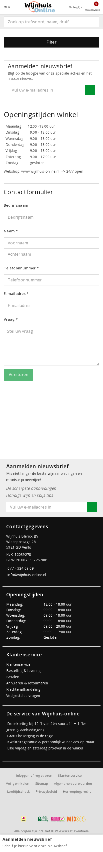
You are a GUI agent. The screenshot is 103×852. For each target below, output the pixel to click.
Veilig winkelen (18, 783)
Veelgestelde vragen (23, 695)
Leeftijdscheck (18, 791)
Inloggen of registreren (34, 775)
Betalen (12, 676)
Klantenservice (18, 664)
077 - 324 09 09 (21, 568)
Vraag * (11, 319)
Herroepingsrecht (77, 791)
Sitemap (41, 783)
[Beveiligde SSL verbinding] (57, 819)
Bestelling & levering (23, 670)
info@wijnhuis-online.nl (27, 574)
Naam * (11, 231)
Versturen (18, 374)
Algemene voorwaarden (73, 783)
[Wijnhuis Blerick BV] (40, 7)
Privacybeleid (46, 791)
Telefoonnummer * (21, 268)
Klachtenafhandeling (23, 689)
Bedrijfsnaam (16, 205)
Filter (51, 42)
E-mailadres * (16, 293)
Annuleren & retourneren (27, 683)
